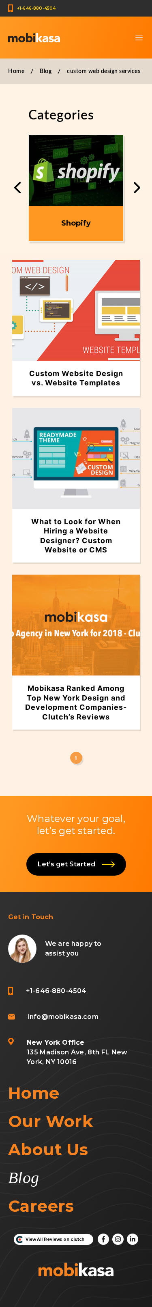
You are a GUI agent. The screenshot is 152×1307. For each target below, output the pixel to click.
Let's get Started (68, 864)
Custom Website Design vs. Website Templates (76, 378)
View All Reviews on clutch (55, 1239)
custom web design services (103, 71)
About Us (48, 1149)
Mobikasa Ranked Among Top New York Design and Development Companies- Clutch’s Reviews (76, 702)
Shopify (76, 223)
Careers (41, 1206)
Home (16, 71)
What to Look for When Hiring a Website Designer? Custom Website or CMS (76, 535)
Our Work (50, 1121)
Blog (45, 71)
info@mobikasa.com (63, 1017)
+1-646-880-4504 (36, 8)
